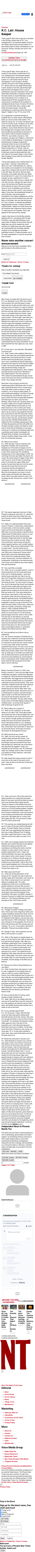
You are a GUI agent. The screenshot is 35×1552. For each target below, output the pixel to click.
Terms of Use (10, 1420)
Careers (7, 1433)
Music (7, 1399)
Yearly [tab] (20, 1151)
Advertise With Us (11, 1413)
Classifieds (9, 1415)
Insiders (4, 1512)
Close (3, 1551)
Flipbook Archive (11, 1438)
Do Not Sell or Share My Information (14, 1482)
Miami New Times (11, 1456)
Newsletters (9, 1404)
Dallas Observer (10, 1451)
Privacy (26, 262)
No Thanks (4, 1521)
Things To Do (9, 1402)
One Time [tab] (5, 1151)
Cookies (15, 1466)
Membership (9, 1443)
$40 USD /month (8, 1160)
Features (4, 27)
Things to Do (6, 1510)
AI (27, 1466)
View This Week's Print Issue (11, 1385)
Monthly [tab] (13, 1151)
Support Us (25, 14)
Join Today (4, 1519)
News (7, 1392)
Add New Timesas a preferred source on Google (14, 59)
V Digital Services (11, 1461)
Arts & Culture (10, 1397)
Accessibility (22, 1466)
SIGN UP (6, 259)
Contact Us (9, 1436)
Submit (9, 1538)
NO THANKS (17, 278)
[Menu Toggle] (1, 14)
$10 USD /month (8, 1157)
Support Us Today (8, 1165)
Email (3, 254)
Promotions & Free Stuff (14, 1418)
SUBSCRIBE (8, 278)
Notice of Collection (8, 262)
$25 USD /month (21, 1157)
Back (2, 1538)
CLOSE (4, 293)
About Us (8, 1431)
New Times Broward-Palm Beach (16, 1459)
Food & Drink (9, 1394)
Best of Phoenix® (8, 1514)
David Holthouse (10, 53)
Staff (7, 1441)
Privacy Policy (10, 1423)
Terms (19, 262)
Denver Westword (11, 1454)
